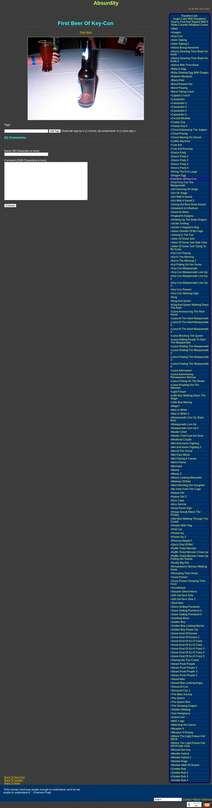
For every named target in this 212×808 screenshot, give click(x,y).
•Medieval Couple (181, 439)
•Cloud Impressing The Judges (189, 129)
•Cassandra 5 (179, 114)
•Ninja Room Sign (181, 508)
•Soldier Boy (178, 622)
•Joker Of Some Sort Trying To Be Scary (188, 248)
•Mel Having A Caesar (183, 458)
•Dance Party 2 (179, 156)
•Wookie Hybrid (180, 753)
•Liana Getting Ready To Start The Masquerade (188, 341)
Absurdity (106, 3)
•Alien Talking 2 (180, 43)
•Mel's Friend (178, 462)
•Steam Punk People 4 (184, 675)
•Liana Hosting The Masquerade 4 (190, 365)
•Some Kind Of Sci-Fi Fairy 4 (187, 652)
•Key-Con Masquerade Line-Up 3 (189, 284)
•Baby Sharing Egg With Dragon (190, 72)
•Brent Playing (179, 87)
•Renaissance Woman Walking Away (189, 568)
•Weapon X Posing (182, 732)
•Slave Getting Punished (185, 606)
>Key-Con (177, 36)
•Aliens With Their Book (185, 65)
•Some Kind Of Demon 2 (185, 637)
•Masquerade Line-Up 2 (185, 428)
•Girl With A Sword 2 (182, 200)
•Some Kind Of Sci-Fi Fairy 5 (187, 656)
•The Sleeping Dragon (184, 705)
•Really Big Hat (180, 562)
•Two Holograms (180, 713)
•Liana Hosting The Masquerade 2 (190, 351)
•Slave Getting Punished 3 (186, 614)
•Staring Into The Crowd (185, 660)
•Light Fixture (178, 391)
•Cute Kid (176, 145)
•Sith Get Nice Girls (182, 595)
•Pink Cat (176, 529)
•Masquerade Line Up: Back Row (187, 419)
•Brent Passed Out (181, 84)
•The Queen (178, 698)
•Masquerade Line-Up (183, 424)
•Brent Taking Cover (182, 91)
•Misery (175, 470)
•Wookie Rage (179, 761)
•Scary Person (179, 577)
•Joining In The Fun (182, 234)
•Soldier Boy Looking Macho (187, 625)
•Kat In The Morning (182, 256)
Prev (82, 32)
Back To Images (13, 780)
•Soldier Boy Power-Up (184, 629)
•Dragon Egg (178, 175)
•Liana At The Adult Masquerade (190, 318)
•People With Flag (181, 525)
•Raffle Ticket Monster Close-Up (189, 552)
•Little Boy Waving (181, 402)
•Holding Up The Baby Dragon (189, 219)
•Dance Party (178, 152)
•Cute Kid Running (182, 148)
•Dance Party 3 (179, 160)
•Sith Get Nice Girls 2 (183, 599)
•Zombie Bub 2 (179, 772)
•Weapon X (177, 728)
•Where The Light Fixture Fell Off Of (188, 738)
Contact (187, 799)
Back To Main (12, 783)
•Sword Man (178, 679)
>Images (176, 32)
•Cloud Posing (179, 133)
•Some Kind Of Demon (184, 633)
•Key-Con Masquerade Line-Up (189, 272)
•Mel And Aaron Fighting (185, 443)
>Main (174, 28)
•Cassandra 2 (179, 103)
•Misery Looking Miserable (186, 477)
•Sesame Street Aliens (184, 591)
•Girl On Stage (179, 193)
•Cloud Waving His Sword (186, 137)
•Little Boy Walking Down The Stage (188, 397)
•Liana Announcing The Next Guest (187, 313)
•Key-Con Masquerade (184, 268)
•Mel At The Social (181, 451)
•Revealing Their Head (184, 573)
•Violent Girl (178, 717)
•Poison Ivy (177, 533)
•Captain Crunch (180, 95)
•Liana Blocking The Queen (187, 335)
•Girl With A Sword (181, 196)
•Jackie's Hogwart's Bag (185, 227)
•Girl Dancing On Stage (184, 189)
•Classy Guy (178, 122)
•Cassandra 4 (179, 110)
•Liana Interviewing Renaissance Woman (183, 376)
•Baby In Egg (178, 68)
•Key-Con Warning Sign (185, 293)
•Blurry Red (177, 80)
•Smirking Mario (180, 618)
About (196, 799)
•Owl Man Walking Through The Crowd (189, 520)
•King (174, 297)
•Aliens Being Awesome (185, 47)
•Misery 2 (176, 473)
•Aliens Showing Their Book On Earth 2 (189, 60)
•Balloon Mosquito (181, 76)
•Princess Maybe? (181, 540)
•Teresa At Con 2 (180, 690)
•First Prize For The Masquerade (182, 184)
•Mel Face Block (180, 454)
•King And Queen (181, 301)
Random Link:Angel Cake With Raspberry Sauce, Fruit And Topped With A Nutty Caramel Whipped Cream (189, 20)
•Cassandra (178, 99)
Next (89, 32)
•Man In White (179, 409)
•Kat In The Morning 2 (183, 260)
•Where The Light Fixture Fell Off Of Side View (188, 744)
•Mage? (175, 406)
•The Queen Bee (180, 702)
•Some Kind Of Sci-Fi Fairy (186, 641)
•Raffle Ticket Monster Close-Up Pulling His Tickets (189, 557)
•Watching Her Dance (183, 724)
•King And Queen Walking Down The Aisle (190, 306)
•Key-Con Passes (181, 289)
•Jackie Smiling (180, 223)
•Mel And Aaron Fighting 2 (186, 447)
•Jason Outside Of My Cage (187, 231)
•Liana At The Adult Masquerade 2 (190, 324)
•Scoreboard (178, 587)
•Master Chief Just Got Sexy (187, 435)
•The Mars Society (181, 694)
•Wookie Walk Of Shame (185, 765)
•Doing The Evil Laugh (184, 171)
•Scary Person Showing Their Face (188, 582)
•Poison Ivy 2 (178, 536)
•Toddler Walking (180, 709)
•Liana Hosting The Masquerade (190, 346)
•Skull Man (177, 603)
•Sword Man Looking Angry (187, 683)
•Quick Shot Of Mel (182, 544)
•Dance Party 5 (179, 167)
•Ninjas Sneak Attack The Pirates (186, 513)
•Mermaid (176, 466)
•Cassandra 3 (179, 106)
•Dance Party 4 (179, 164)
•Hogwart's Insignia (182, 215)
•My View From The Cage (186, 489)
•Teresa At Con (179, 686)
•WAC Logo (177, 721)
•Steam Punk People (183, 663)
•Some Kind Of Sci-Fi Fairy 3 (187, 648)
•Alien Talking (179, 40)
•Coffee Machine (180, 141)
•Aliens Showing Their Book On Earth (189, 53)
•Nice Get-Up (178, 504)
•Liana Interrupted (181, 370)
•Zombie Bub (178, 768)
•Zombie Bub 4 (179, 780)
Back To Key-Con (14, 777)
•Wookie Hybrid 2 (181, 757)
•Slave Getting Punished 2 (186, 610)
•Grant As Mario (180, 212)
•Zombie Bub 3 (179, 776)
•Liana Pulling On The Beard (187, 381)
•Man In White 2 (180, 413)
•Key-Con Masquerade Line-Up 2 (189, 277)
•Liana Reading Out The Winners (185, 386)
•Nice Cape (177, 500)
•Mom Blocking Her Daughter (188, 485)
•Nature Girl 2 (178, 496)
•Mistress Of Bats (181, 481)
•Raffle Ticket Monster (183, 548)
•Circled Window (180, 118)
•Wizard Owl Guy (181, 749)
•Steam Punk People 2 (184, 667)
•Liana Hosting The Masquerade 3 (190, 358)
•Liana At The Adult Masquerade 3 (190, 330)
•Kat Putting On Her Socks (186, 264)
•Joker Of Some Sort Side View (189, 242)
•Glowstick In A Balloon (184, 208)
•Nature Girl (177, 492)
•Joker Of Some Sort (182, 238)
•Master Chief (178, 431)
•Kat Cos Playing (181, 253)
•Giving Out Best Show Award (188, 204)
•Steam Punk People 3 (184, 671)
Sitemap (207, 799)
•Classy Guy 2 (179, 126)
